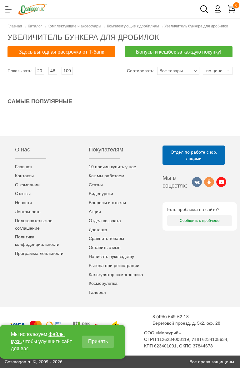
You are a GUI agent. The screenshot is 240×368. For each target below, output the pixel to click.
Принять (98, 341)
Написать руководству (111, 256)
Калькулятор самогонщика (116, 274)
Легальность (27, 211)
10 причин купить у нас (112, 166)
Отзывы (23, 193)
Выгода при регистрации (114, 265)
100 (67, 70)
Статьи (96, 184)
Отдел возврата (105, 220)
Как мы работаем (106, 175)
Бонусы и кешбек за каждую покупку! (178, 52)
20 (39, 70)
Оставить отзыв (104, 247)
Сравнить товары (106, 238)
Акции (95, 211)
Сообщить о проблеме (200, 220)
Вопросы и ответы (107, 202)
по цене (214, 70)
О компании (27, 184)
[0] (231, 9)
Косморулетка (103, 283)
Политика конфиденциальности (37, 240)
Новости (23, 202)
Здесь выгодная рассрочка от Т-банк (61, 52)
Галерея (97, 292)
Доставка (98, 229)
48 (52, 70)
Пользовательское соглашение (33, 224)
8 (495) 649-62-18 (170, 316)
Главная (23, 166)
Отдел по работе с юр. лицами (194, 155)
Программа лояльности (39, 253)
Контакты (24, 175)
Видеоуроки (101, 193)
